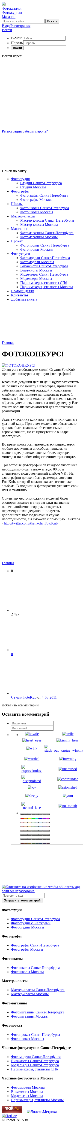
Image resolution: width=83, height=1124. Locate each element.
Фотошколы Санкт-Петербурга (44, 208)
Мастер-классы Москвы (39, 224)
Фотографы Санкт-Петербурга (44, 195)
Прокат (17, 241)
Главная (8, 343)
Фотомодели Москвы (37, 262)
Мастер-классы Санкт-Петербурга (47, 220)
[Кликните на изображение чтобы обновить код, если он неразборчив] (41, 891)
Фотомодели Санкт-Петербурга (45, 258)
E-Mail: (16, 38)
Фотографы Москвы (36, 200)
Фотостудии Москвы (27, 927)
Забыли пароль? (35, 131)
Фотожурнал (12, 13)
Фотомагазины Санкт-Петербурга (47, 233)
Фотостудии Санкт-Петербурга (35, 919)
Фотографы (20, 191)
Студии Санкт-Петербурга (41, 183)
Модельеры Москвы (36, 278)
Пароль (17, 43)
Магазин (8, 17)
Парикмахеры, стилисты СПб (43, 283)
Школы (17, 204)
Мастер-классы (23, 216)
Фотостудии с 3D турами (30, 923)
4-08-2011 (49, 697)
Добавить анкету (24, 299)
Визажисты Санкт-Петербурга (44, 266)
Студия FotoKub (23, 697)
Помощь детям (22, 291)
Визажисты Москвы (36, 270)
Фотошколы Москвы (36, 212)
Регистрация (12, 131)
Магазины (19, 229)
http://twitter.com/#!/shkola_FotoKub (31, 523)
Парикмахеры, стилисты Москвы (46, 287)
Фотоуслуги (20, 254)
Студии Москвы (33, 187)
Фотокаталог (12, 8)
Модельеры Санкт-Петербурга (44, 274)
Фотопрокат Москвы (36, 249)
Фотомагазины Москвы (39, 237)
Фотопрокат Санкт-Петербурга (44, 245)
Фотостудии (20, 179)
